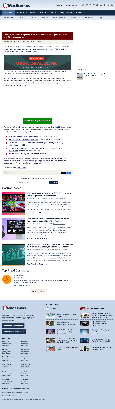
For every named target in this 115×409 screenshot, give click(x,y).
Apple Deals (21, 167)
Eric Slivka (24, 341)
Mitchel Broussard (36, 41)
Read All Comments (37, 291)
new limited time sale (28, 47)
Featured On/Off (7, 399)
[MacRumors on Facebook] (90, 5)
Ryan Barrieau (25, 372)
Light (40, 399)
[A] (6, 283)
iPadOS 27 (44, 18)
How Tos (43, 12)
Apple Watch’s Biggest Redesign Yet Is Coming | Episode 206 (100, 323)
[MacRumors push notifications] (104, 5)
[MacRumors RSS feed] (108, 5)
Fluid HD (31, 399)
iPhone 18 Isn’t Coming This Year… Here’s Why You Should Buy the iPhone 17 (67, 340)
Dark (43, 399)
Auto (36, 399)
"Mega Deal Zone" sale (15, 78)
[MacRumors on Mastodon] (97, 5)
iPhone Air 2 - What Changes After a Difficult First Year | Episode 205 (101, 332)
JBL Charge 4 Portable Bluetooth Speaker (23, 139)
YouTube (52, 309)
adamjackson (18, 275)
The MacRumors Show (95, 309)
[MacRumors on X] (94, 5)
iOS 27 (33, 18)
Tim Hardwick (25, 356)
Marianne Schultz (26, 364)
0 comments (43, 238)
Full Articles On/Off (19, 399)
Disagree (28, 285)
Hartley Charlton (7, 364)
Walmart (33, 132)
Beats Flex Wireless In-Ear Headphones (23, 136)
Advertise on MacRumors (14, 332)
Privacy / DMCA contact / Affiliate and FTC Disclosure (16, 392)
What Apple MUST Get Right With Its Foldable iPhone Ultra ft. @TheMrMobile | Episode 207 (102, 315)
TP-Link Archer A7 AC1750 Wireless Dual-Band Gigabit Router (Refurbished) (36, 143)
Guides (33, 12)
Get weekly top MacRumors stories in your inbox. (37, 178)
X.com (8, 345)
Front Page (8, 12)
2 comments (9, 173)
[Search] (111, 12)
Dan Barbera (6, 372)
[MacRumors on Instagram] (87, 5)
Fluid (26, 399)
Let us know (72, 5)
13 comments (43, 213)
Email (3, 345)
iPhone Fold (22, 18)
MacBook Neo (75, 18)
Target (24, 132)
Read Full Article (32, 213)
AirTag (100, 18)
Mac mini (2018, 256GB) (17, 154)
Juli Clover (5, 349)
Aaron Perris (24, 379)
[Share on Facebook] (68, 173)
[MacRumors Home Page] (16, 5)
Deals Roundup (27, 161)
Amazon (18, 132)
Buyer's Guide (66, 12)
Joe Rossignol (25, 349)
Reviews (54, 12)
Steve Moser (5, 379)
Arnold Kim (5, 341)
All (111, 18)
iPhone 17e (89, 18)
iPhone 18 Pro (9, 18)
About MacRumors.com (13, 325)
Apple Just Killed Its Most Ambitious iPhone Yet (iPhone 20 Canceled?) (66, 332)
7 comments (43, 264)
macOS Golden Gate (59, 18)
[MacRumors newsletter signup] (112, 5)
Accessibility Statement (8, 395)
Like (23, 285)
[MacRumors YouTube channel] (101, 5)
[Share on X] (63, 173)
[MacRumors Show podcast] (83, 5)
